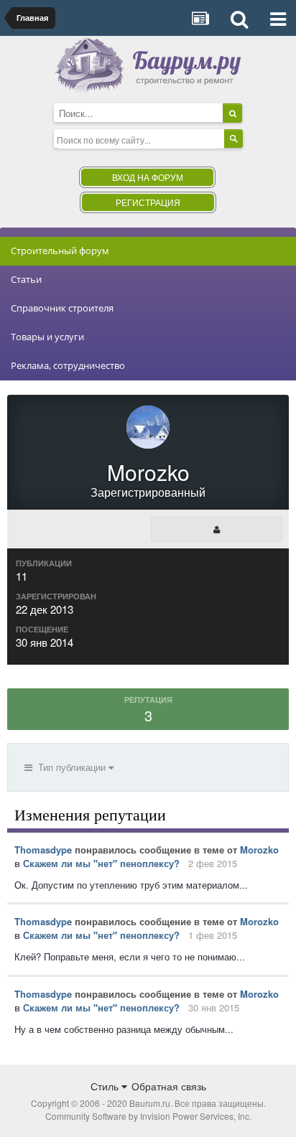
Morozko (259, 849)
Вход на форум (147, 177)
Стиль (106, 1086)
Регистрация (148, 202)
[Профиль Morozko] (216, 529)
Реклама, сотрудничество (68, 365)
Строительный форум (60, 250)
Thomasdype (43, 849)
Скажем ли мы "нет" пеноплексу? (101, 863)
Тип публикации (70, 767)
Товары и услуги (47, 336)
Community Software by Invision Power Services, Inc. (148, 1116)
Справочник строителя (62, 307)
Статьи (26, 279)
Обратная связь (168, 1086)
